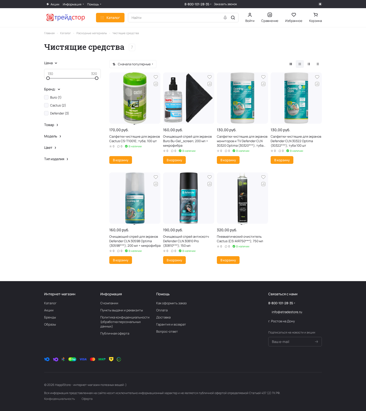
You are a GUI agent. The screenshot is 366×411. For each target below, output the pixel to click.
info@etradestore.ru (287, 312)
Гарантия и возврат (171, 324)
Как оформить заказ (171, 303)
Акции (49, 310)
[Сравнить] (156, 84)
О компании (109, 303)
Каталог (50, 303)
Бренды (50, 317)
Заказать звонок (225, 4)
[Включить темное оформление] (320, 4)
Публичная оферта (114, 333)
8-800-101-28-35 (196, 4)
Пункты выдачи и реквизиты (121, 310)
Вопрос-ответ (167, 331)
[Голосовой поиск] (225, 17)
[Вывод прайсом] (318, 64)
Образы (50, 324)
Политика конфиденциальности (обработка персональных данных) (125, 322)
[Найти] (232, 17)
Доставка (163, 317)
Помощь (163, 294)
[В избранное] (156, 77)
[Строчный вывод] (309, 64)
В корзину (120, 160)
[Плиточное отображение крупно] (291, 64)
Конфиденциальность (59, 399)
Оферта (87, 399)
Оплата (162, 310)
